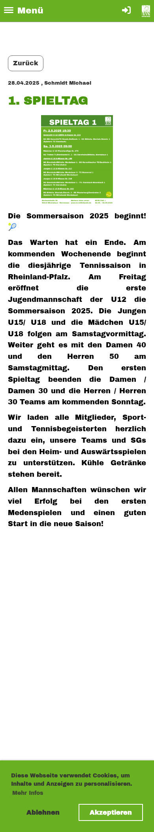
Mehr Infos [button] (27, 793)
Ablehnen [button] (43, 812)
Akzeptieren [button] (111, 812)
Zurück (25, 63)
